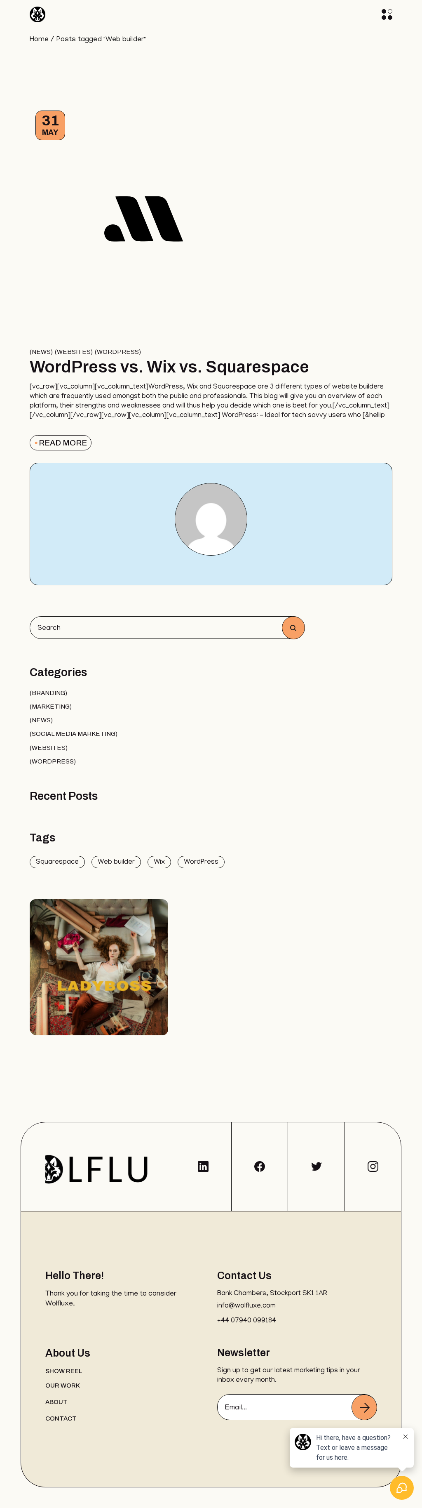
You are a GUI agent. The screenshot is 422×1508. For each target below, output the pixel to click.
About (56, 1402)
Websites (74, 352)
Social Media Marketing (73, 733)
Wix (159, 862)
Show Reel (63, 1371)
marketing (51, 706)
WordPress (201, 862)
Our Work (62, 1385)
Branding (48, 693)
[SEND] (364, 1407)
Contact (61, 1418)
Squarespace (57, 862)
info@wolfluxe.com (246, 1306)
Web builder (116, 862)
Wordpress (118, 352)
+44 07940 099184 (246, 1321)
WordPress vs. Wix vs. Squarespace (171, 367)
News (41, 352)
